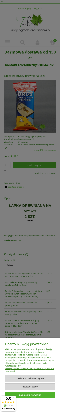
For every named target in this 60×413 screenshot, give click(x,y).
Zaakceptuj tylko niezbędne (30, 378)
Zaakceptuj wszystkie (30, 395)
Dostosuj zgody (30, 386)
